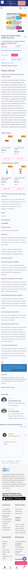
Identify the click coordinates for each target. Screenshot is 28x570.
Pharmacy (17, 568)
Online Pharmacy (10, 461)
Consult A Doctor (6, 511)
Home (3, 461)
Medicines (18, 461)
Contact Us (5, 541)
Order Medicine (6, 509)
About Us (4, 543)
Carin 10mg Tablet (5, 148)
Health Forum (18, 511)
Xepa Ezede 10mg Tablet (18, 148)
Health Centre (18, 509)
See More (3, 383)
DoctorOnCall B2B (19, 547)
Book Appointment (7, 519)
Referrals (10, 568)
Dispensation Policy (7, 556)
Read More (8, 491)
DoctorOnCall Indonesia (18, 552)
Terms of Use (5, 550)
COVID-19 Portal (19, 528)
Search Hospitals (6, 513)
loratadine (4, 223)
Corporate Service (19, 555)
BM (25, 8)
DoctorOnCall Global (20, 541)
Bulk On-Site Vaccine (20, 533)
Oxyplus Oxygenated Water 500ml (6, 178)
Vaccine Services (6, 527)
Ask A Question (6, 529)
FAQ (3, 548)
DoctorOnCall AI (19, 549)
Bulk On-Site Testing (20, 530)
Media (3, 554)
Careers (4, 558)
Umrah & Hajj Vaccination (5, 516)
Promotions (5, 523)
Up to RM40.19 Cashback (19, 46)
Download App (21, 3)
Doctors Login (6, 552)
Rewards (4, 525)
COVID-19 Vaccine (19, 526)
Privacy (4, 545)
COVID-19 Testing (19, 524)
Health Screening (6, 521)
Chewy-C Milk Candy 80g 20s (19, 178)
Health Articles (18, 513)
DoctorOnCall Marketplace (18, 544)
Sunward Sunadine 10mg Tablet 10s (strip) (10, 462)
